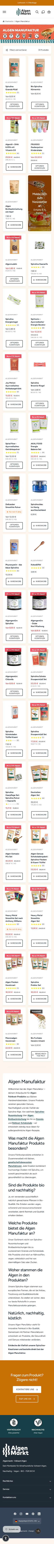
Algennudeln (11, 264)
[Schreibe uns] (43, 12)
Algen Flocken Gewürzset (11, 983)
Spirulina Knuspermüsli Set (39, 732)
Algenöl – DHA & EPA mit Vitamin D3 (12, 147)
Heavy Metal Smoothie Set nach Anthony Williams (14, 918)
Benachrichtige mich (40, 1055)
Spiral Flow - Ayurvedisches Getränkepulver (12, 446)
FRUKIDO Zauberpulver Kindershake (37, 147)
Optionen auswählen (14, 105)
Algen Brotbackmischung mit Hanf (13, 209)
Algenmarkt (23, 1531)
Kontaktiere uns (25, 1389)
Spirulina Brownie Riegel (37, 384)
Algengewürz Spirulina (11, 622)
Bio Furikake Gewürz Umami (38, 1039)
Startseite (9, 21)
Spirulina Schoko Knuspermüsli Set (39, 677)
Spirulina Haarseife (39, 264)
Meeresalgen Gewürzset (11, 1039)
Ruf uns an (25, 1399)
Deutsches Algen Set (35, 793)
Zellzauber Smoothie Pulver (13, 505)
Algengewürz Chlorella (11, 677)
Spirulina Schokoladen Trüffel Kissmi (11, 734)
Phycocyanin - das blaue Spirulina (13, 566)
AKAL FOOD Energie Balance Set (36, 446)
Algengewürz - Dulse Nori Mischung (37, 623)
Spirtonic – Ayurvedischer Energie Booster (38, 322)
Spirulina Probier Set (36, 983)
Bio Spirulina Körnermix (36, 87)
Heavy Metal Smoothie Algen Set (36, 918)
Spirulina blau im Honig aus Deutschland (38, 507)
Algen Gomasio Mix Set (12, 855)
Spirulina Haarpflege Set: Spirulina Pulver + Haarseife (12, 796)
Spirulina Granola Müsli (11, 87)
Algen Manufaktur (22, 21)
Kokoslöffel (36, 564)
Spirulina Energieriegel (11, 320)
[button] (4, 12)
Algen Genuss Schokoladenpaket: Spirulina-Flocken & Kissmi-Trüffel (39, 858)
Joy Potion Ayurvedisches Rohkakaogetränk (13, 386)
